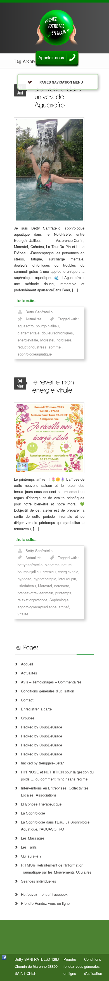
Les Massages (33, 838)
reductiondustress (32, 347)
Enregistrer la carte (36, 709)
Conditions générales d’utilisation (47, 691)
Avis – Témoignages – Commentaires (51, 682)
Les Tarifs (29, 847)
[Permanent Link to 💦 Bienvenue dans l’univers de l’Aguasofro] (57, 96)
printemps (63, 592)
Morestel (47, 340)
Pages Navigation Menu (61, 82)
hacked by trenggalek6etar (42, 763)
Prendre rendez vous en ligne (73, 966)
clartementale (28, 333)
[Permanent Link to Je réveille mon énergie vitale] (54, 385)
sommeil (55, 347)
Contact (27, 700)
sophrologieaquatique (35, 354)
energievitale (28, 340)
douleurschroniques (57, 333)
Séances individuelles (38, 881)
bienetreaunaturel (58, 564)
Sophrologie (58, 599)
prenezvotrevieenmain (35, 592)
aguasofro (26, 325)
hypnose (24, 578)
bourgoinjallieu (47, 325)
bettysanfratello (30, 564)
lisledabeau (27, 585)
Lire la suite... (26, 300)
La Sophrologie (33, 813)
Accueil (27, 664)
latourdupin (67, 578)
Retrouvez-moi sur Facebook (44, 894)
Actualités (33, 318)
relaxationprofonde (32, 599)
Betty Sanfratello (39, 311)
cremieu (49, 571)
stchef (64, 606)
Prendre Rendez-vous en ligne (45, 903)
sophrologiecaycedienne (37, 606)
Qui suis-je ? (31, 856)
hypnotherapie (45, 578)
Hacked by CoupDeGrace (41, 727)
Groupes (28, 718)
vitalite (23, 613)
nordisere (63, 340)
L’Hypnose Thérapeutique (41, 804)
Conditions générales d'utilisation (93, 966)
